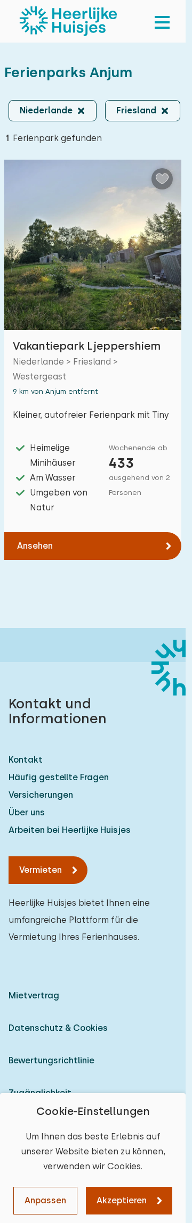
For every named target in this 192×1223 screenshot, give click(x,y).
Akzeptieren (122, 1200)
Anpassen (45, 1200)
